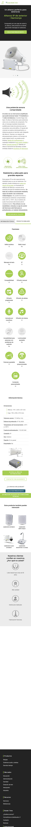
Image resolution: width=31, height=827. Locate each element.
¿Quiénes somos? (8, 814)
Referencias (6, 804)
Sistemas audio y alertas (10, 762)
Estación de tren (8, 785)
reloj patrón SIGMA (21, 142)
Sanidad (5, 782)
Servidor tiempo (8, 765)
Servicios (6, 801)
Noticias (5, 823)
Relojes (5, 760)
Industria (6, 790)
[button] (13, 75)
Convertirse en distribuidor (11, 817)
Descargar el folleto (15, 214)
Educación (6, 776)
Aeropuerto (6, 787)
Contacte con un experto (15, 479)
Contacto (6, 820)
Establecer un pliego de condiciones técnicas (15, 495)
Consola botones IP (12, 144)
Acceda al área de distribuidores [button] (15, 473)
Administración (7, 779)
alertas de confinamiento (15, 140)
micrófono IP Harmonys (20, 149)
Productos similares (23, 221)
